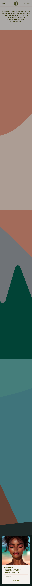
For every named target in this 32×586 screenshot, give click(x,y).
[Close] (28, 538)
